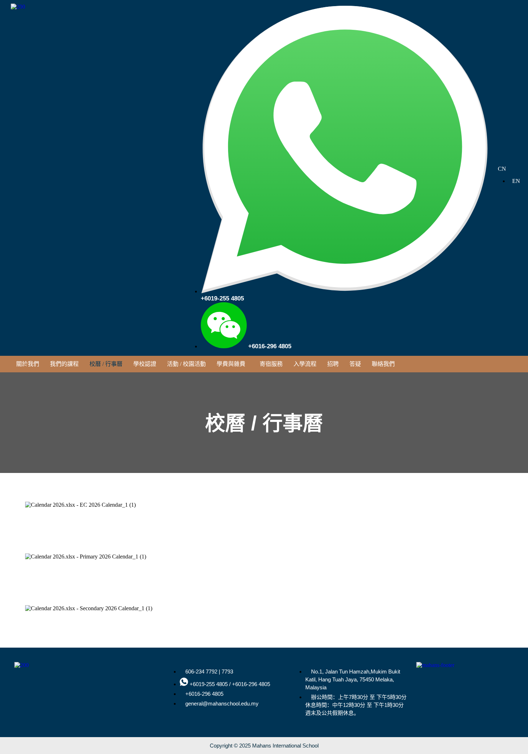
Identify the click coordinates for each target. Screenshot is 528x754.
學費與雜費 (231, 364)
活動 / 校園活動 (186, 364)
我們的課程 (64, 364)
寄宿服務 (271, 364)
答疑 (355, 364)
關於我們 (27, 364)
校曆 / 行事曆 (105, 364)
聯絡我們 (383, 364)
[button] (232, 364)
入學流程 (304, 364)
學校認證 (144, 364)
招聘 (333, 364)
